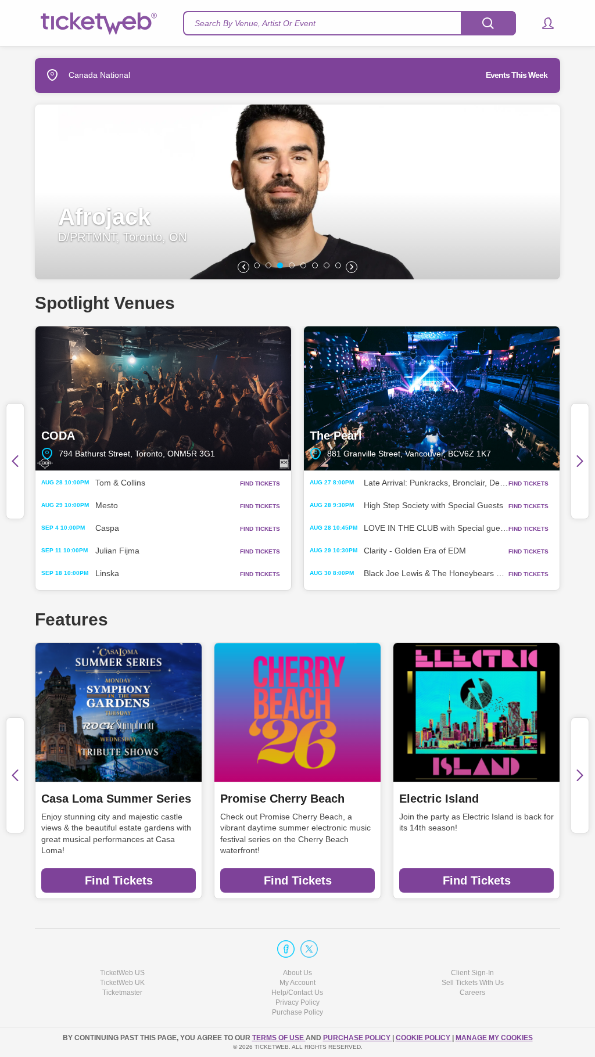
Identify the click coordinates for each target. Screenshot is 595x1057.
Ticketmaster (122, 992)
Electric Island (439, 798)
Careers (472, 992)
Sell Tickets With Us (473, 983)
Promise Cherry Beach (282, 798)
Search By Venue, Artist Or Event (255, 23)
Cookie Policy (424, 1038)
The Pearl (432, 398)
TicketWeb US (122, 973)
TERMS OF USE (279, 1038)
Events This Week (516, 75)
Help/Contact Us (297, 992)
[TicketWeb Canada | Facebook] (286, 949)
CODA (163, 398)
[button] (542, 23)
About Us (297, 973)
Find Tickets (119, 880)
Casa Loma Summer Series (116, 798)
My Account (297, 983)
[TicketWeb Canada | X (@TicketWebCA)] (309, 949)
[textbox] (349, 23)
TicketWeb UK (122, 983)
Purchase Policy (297, 1012)
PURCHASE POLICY (357, 1038)
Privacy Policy (297, 1002)
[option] (297, 192)
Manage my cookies (494, 1038)
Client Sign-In (472, 973)
